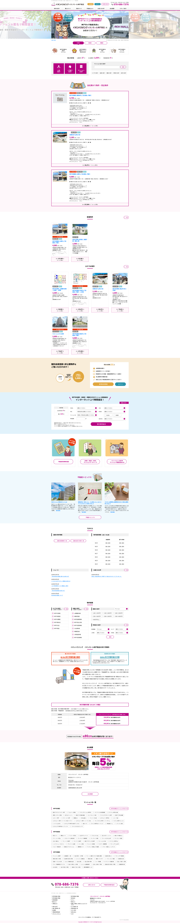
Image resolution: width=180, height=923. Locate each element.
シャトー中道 (115, 818)
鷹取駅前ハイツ (81, 846)
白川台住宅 (55, 867)
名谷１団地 (79, 861)
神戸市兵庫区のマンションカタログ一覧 (119, 808)
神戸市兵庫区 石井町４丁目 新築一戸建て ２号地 (79, 291)
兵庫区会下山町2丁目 (74, 134)
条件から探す (123, 73)
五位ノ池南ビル (56, 841)
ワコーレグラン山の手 (114, 844)
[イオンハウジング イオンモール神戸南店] (67, 6)
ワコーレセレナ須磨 (111, 858)
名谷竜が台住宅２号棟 (68, 858)
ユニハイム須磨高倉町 (85, 864)
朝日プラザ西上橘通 (119, 815)
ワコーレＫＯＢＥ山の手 (106, 838)
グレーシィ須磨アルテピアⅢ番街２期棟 (94, 856)
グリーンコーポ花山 (57, 838)
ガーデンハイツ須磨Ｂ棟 (109, 861)
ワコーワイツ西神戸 (77, 841)
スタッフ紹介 (73, 910)
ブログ (72, 913)
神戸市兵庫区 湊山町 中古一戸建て (120, 289)
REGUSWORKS (126, 919)
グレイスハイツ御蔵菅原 (82, 838)
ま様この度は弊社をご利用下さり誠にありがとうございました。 (106, 576)
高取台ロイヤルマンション (69, 846)
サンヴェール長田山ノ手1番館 (93, 846)
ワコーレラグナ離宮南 (119, 856)
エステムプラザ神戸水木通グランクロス (71, 823)
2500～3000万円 (97, 616)
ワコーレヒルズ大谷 (102, 841)
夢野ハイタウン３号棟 (57, 815)
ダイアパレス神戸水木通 (113, 812)
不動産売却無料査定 (56, 912)
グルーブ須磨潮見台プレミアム (59, 864)
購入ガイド (54, 901)
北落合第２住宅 (121, 858)
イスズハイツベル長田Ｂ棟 (69, 838)
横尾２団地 (90, 858)
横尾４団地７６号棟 (57, 858)
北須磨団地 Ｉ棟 (67, 856)
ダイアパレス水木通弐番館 (100, 812)
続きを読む (58, 510)
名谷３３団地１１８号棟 (73, 864)
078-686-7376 (121, 4)
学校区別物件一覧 (74, 908)
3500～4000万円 (119, 616)
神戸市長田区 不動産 (75, 896)
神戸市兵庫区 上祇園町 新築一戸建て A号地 (59, 289)
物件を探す (73, 898)
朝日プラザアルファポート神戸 (59, 812)
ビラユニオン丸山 (95, 835)
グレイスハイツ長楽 (94, 838)
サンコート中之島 (93, 818)
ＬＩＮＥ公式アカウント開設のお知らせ (60, 581)
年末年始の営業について (57, 595)
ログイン (72, 900)
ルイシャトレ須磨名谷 (80, 858)
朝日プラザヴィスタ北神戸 (90, 841)
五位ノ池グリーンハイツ (106, 835)
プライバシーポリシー (56, 913)
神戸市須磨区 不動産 (56, 898)
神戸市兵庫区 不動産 (56, 896)
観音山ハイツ (63, 835)
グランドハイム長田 (71, 844)
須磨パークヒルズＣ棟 (57, 861)
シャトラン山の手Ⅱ (57, 823)
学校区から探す (116, 73)
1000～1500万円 (97, 613)
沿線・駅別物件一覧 (56, 908)
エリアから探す (95, 73)
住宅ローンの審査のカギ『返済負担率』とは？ (88, 502)
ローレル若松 (81, 844)
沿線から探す (102, 73)
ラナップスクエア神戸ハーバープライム (102, 820)
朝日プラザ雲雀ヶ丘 (118, 835)
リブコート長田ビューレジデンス (108, 846)
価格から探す (109, 73)
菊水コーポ (85, 823)
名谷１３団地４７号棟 (97, 864)
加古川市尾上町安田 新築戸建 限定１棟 (79, 240)
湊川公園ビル (83, 818)
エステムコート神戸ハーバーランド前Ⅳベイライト (62, 820)
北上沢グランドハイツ (84, 835)
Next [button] (177, 25)
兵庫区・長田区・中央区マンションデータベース (79, 904)
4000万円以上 (96, 619)
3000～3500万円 (108, 616)
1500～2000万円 (108, 613)
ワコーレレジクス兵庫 (58, 334)
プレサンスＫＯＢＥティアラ (77, 826)
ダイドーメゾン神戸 (66, 818)
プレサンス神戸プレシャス (118, 820)
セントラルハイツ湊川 (92, 815)
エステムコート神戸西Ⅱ (104, 818)
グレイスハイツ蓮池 (118, 838)
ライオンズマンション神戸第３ (85, 812)
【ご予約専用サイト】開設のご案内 (59, 586)
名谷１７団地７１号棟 (121, 861)
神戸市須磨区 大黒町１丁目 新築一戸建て (79, 174)
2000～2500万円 (119, 613)
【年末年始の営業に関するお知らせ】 (60, 576)
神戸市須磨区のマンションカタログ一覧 (119, 852)
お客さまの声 (54, 906)
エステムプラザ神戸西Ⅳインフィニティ (60, 826)
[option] (90, 25)
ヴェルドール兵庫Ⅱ (72, 812)
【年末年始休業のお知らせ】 (58, 590)
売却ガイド (73, 901)
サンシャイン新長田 (91, 844)
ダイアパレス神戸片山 (113, 841)
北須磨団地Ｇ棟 (122, 864)
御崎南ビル (76, 818)
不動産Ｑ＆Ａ (54, 903)
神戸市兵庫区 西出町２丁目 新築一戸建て (79, 334)
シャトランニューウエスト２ (58, 844)
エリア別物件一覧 (74, 906)
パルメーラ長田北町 (57, 846)
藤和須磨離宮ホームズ (88, 867)
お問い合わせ (73, 912)
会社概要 (54, 910)
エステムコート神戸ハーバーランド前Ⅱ (83, 820)
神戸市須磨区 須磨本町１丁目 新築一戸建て (80, 95)
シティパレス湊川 (119, 823)
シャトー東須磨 (98, 861)
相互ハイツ (55, 835)
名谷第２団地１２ (108, 856)
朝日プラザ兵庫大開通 (80, 815)
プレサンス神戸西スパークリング (97, 823)
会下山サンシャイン (69, 815)
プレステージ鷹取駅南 (102, 844)
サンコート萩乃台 (72, 835)
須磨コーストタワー (99, 858)
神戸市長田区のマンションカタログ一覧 (119, 831)
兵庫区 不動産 (53, 40)
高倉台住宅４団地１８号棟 (110, 864)
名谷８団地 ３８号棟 (78, 856)
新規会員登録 (54, 900)
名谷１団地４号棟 (88, 861)
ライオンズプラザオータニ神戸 (106, 815)
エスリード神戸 (56, 818)
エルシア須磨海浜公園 (69, 861)
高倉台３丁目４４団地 (76, 867)
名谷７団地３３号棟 (64, 867)
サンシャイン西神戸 (57, 856)
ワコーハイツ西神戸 (66, 841)
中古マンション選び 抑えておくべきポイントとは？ (63, 502)
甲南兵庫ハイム (110, 823)
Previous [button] (2, 25)
